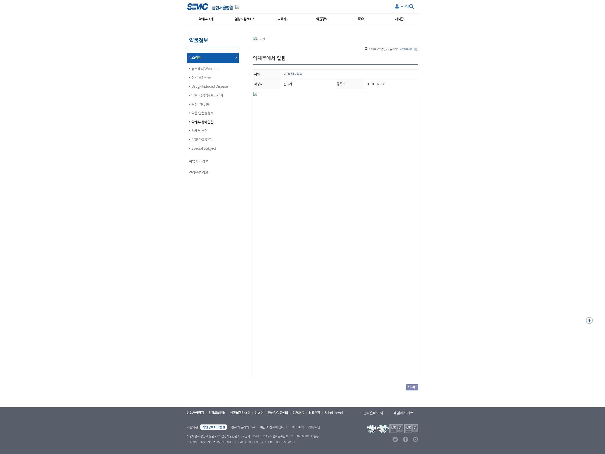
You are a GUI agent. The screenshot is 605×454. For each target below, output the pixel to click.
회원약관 (192, 427)
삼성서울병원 (195, 413)
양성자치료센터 (278, 413)
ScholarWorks (335, 413)
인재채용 (298, 413)
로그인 (405, 6)
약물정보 (322, 19)
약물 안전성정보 (202, 113)
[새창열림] (392, 428)
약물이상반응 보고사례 (207, 95)
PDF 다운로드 (201, 140)
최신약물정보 (200, 104)
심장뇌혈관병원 (240, 413)
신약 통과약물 (201, 78)
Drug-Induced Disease (209, 87)
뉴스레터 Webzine (204, 69)
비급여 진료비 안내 (272, 427)
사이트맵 (314, 427)
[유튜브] (415, 439)
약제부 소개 (206, 19)
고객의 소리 (296, 427)
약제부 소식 (199, 131)
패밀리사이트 (403, 413)
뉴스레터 (394, 49)
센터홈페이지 (373, 413)
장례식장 (314, 413)
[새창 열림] (210, 6)
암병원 (259, 413)
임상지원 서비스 (245, 19)
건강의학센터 (216, 413)
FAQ (360, 19)
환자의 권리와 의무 (243, 427)
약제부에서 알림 (202, 122)
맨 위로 (589, 320)
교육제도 (283, 19)
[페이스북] (405, 439)
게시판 (399, 19)
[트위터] (395, 439)
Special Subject (203, 149)
